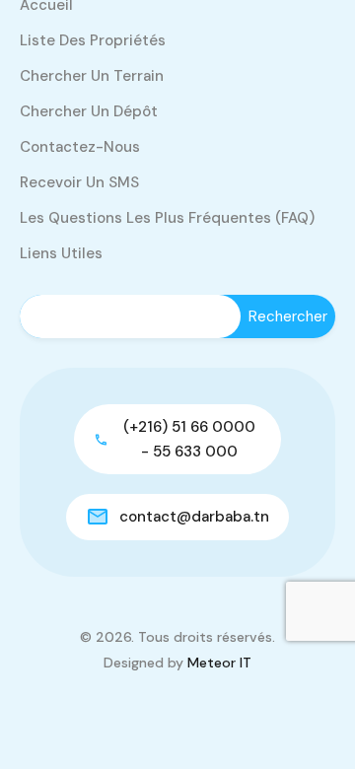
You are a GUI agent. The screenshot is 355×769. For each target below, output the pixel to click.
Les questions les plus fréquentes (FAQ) (167, 218)
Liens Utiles (61, 253)
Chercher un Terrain (92, 76)
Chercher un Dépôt (89, 111)
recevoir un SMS (79, 182)
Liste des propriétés (93, 40)
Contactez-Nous (80, 147)
